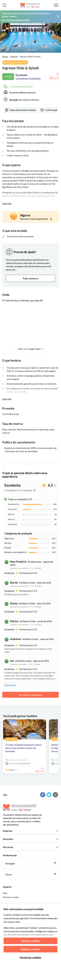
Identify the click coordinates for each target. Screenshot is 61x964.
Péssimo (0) (12, 524)
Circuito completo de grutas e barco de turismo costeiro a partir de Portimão (23, 748)
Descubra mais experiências (34, 218)
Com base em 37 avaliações (28, 78)
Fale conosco (30, 278)
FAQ (5, 893)
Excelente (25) (13, 504)
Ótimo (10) (12, 509)
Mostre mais (10, 685)
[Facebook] (42, 794)
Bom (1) (11, 514)
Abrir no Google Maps (29, 348)
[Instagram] (55, 794)
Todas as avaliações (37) (20, 499)
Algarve (13, 56)
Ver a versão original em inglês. (15, 20)
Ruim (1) (11, 519)
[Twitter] (49, 794)
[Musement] (30, 5)
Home (5, 56)
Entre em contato (11, 897)
